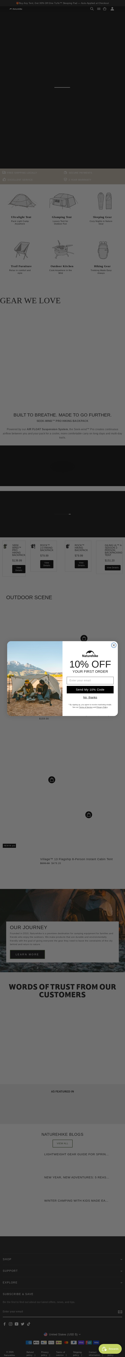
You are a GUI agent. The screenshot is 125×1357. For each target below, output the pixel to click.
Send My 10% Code (90, 689)
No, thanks (90, 697)
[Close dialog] (113, 645)
